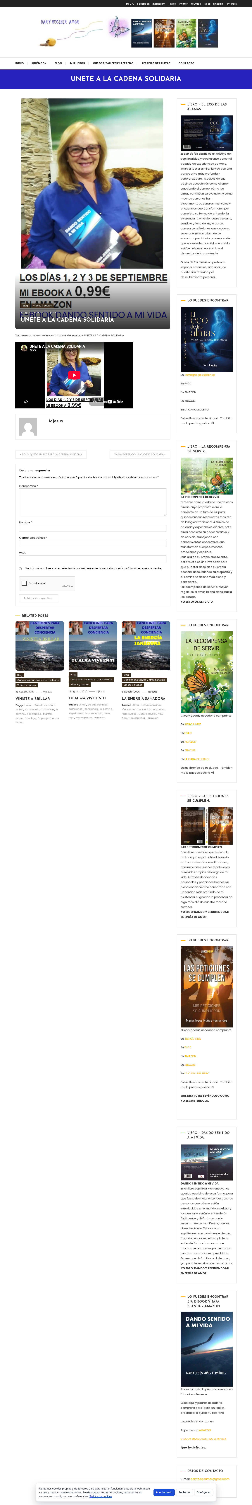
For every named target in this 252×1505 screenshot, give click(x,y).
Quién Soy (39, 63)
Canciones (31, 709)
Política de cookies (100, 1496)
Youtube (196, 4)
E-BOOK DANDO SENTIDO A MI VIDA (203, 1439)
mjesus (52, 312)
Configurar (203, 1492)
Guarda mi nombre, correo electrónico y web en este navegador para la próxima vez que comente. (93, 568)
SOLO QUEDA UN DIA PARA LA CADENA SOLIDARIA (52, 454)
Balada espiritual (45, 705)
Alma (29, 705)
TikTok (172, 4)
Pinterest (231, 4)
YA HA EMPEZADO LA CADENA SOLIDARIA (139, 454)
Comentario (28, 486)
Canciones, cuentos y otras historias (38, 680)
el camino (106, 709)
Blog (58, 63)
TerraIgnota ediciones (200, 375)
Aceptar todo (164, 1492)
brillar (19, 709)
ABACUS (190, 750)
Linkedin (218, 4)
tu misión (99, 717)
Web (22, 553)
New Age (30, 718)
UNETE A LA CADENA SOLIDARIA (67, 320)
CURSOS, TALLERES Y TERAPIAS (113, 63)
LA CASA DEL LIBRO (196, 759)
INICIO (130, 4)
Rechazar (184, 1492)
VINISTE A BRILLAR (32, 699)
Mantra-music (93, 713)
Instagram (158, 4)
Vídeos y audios (42, 305)
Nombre (25, 522)
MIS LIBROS (77, 63)
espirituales (34, 714)
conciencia (47, 709)
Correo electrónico (33, 538)
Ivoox (207, 4)
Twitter (183, 4)
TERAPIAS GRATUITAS (155, 63)
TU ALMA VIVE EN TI (87, 698)
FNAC (188, 733)
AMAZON (190, 742)
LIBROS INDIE (193, 724)
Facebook (143, 4)
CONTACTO (186, 63)
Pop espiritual (46, 718)
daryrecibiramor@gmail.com (210, 1479)
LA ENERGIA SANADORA (143, 699)
